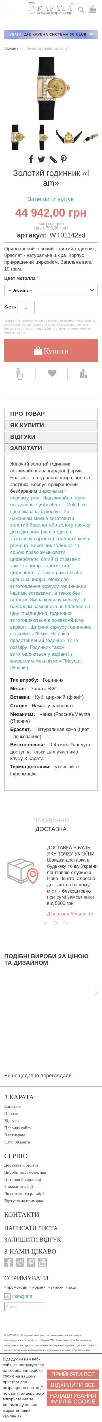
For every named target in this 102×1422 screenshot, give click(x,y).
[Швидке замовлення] (19, 374)
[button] (43, 137)
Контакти (13, 1106)
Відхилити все (73, 1385)
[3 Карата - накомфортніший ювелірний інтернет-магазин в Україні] (51, 8)
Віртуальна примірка (23, 1200)
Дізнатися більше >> (70, 914)
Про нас (11, 1113)
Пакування (51, 820)
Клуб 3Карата (17, 1142)
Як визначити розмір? (24, 1193)
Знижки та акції (18, 1186)
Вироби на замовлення (25, 1172)
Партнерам (14, 1135)
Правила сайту (17, 1128)
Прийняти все (73, 1374)
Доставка (51, 829)
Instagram (22, 1296)
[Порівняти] (83, 374)
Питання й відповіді (22, 1179)
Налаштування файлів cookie (73, 1398)
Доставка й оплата (21, 1165)
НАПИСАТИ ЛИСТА (31, 1228)
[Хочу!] (51, 374)
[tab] (51, 414)
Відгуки (11, 1120)
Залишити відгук (50, 199)
